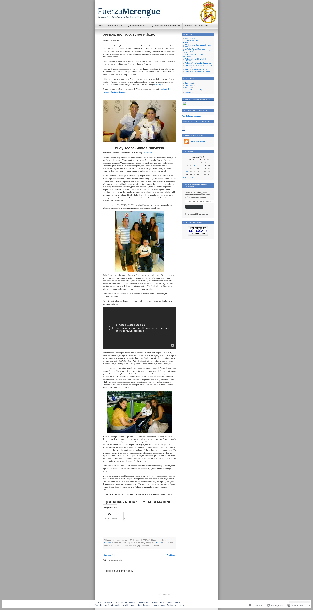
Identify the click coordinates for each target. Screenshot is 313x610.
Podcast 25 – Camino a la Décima (197, 72)
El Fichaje (158, 85)
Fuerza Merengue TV (193, 90)
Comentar (164, 594)
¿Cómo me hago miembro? (165, 25)
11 (187, 169)
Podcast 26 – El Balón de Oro (196, 69)
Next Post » (171, 555)
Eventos (188, 87)
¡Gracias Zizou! (190, 38)
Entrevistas (189, 85)
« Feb (185, 177)
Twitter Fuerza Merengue (195, 111)
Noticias (107, 543)
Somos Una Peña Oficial (197, 25)
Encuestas (189, 83)
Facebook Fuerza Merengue (196, 121)
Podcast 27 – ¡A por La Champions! (198, 63)
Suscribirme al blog (198, 141)
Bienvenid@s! (115, 25)
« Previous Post (109, 555)
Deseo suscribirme (194, 207)
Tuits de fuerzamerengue (191, 116)
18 (187, 172)
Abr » (191, 177)
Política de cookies (175, 605)
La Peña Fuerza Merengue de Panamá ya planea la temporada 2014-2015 (198, 50)
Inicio (100, 25)
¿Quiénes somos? (136, 25)
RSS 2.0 (158, 543)
